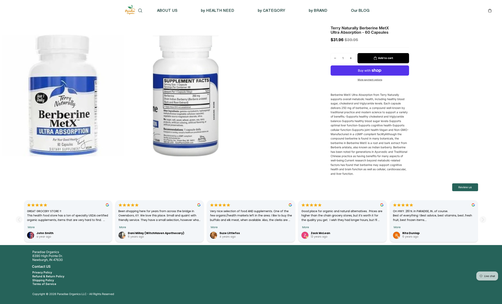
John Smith (45, 233)
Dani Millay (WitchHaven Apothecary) (156, 233)
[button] (28, 267)
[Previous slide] (19, 219)
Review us (465, 187)
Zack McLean (320, 233)
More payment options (370, 79)
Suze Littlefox (229, 233)
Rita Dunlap (411, 233)
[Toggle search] (140, 10)
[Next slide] (482, 219)
